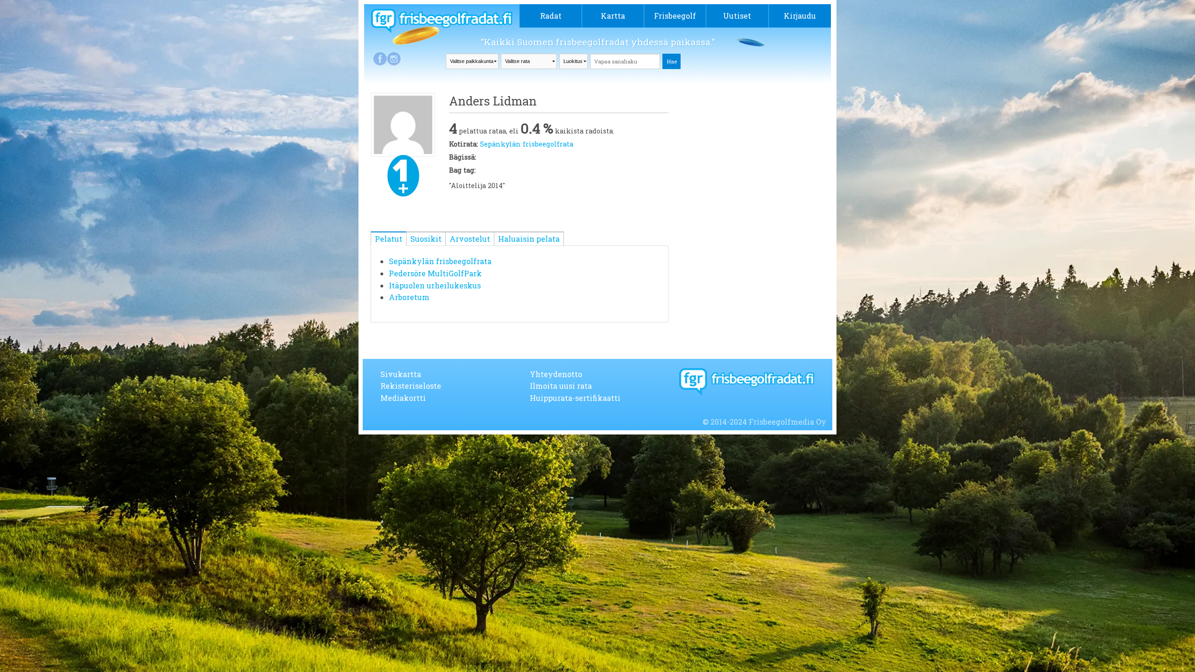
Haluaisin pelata (529, 239)
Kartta (613, 16)
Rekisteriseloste (410, 386)
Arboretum (409, 297)
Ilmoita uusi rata (561, 386)
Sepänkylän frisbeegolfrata (526, 144)
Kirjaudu (800, 16)
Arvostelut (470, 239)
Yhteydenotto (556, 374)
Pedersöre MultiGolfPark (435, 273)
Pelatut (388, 239)
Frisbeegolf (675, 16)
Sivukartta (400, 374)
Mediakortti (403, 398)
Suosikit (426, 239)
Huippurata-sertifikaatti (575, 398)
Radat (551, 16)
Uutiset (737, 16)
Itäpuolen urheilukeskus (435, 285)
